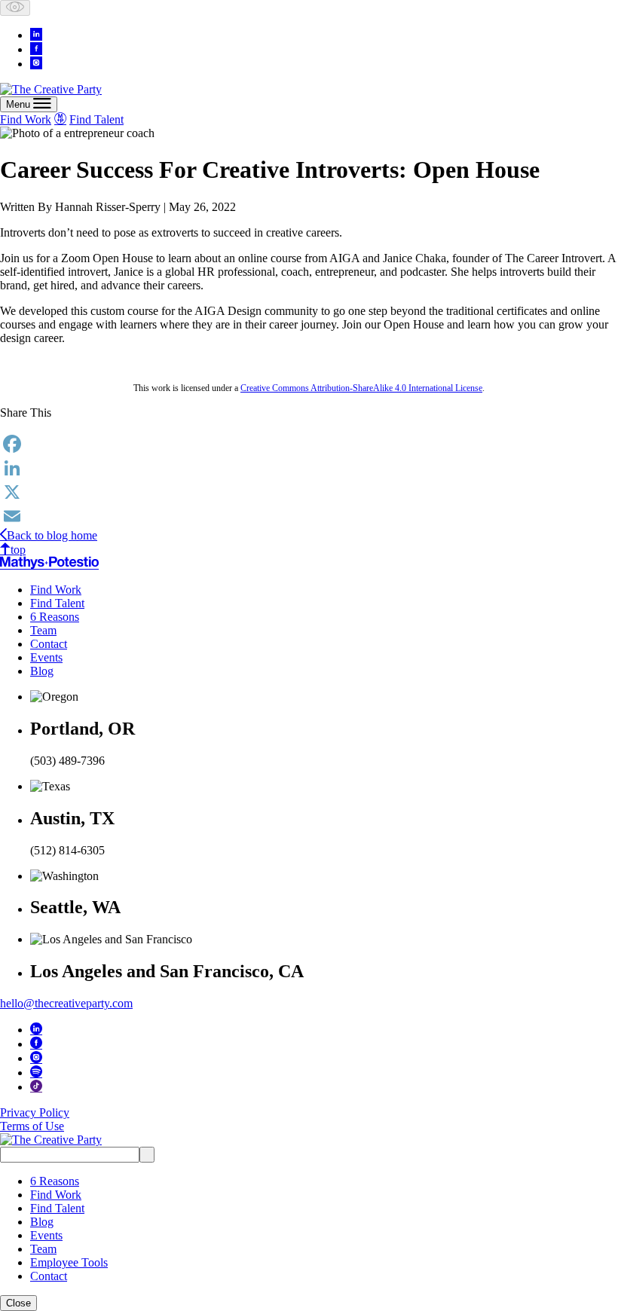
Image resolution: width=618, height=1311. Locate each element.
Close (18, 1303)
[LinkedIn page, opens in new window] (36, 34)
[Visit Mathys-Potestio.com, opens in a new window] (60, 118)
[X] (309, 492)
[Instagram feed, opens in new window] (36, 63)
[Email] (309, 516)
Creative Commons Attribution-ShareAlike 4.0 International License (361, 388)
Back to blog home (52, 535)
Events (46, 657)
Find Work (25, 119)
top (18, 549)
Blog (42, 671)
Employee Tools (69, 1262)
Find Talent (96, 119)
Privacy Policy (34, 1112)
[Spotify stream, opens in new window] (36, 1071)
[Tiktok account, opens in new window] (36, 1086)
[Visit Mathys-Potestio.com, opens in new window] (49, 563)
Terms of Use (32, 1126)
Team (43, 630)
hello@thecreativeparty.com (66, 1003)
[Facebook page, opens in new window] (36, 48)
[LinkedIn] (309, 468)
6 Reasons (54, 616)
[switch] (15, 8)
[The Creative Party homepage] (51, 89)
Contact (48, 643)
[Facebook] (309, 444)
